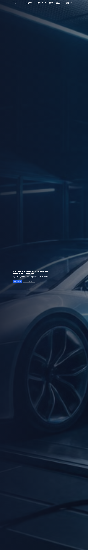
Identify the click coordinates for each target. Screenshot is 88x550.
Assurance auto (51, 3)
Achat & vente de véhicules (29, 3)
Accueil (22, 2)
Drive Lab (15, 2)
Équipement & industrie (69, 3)
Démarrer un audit (17, 281)
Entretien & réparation (58, 3)
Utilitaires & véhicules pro (41, 3)
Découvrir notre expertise (29, 281)
